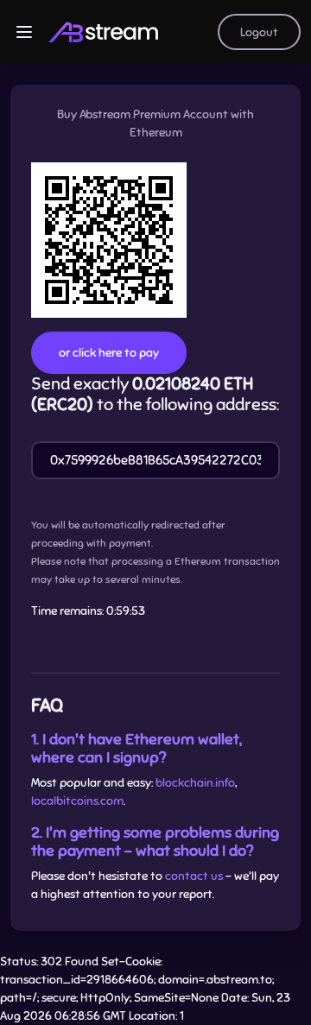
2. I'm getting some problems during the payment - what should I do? (155, 841)
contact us (194, 876)
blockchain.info (195, 782)
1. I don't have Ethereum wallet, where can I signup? (136, 748)
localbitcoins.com (77, 801)
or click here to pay (109, 352)
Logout (259, 32)
